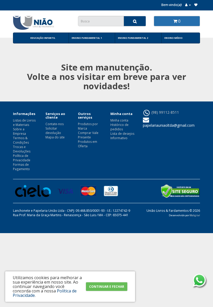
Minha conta (119, 120)
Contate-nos (54, 124)
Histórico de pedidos (119, 127)
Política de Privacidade (21, 158)
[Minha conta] (188, 5)
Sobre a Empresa (19, 131)
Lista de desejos (122, 133)
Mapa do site (55, 137)
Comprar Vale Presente (88, 135)
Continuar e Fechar (106, 286)
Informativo (119, 138)
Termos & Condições (21, 140)
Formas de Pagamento (21, 166)
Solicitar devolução (53, 130)
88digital (195, 215)
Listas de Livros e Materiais (24, 122)
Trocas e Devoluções (21, 149)
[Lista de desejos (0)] (195, 5)
